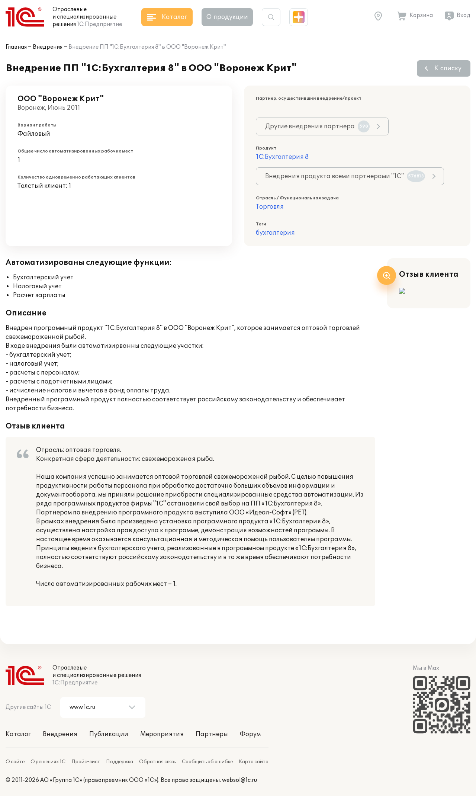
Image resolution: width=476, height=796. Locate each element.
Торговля (270, 207)
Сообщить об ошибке (207, 762)
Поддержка (119, 762)
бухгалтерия (275, 233)
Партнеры (212, 734)
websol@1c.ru (239, 780)
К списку (447, 68)
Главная (16, 47)
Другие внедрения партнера (316, 126)
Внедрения (47, 47)
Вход (463, 15)
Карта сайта (253, 762)
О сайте (15, 762)
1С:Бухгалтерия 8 (282, 157)
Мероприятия (162, 734)
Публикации (108, 734)
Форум (250, 734)
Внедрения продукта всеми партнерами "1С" (344, 176)
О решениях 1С (47, 762)
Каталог (18, 734)
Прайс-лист (85, 762)
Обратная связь (157, 762)
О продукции (227, 17)
